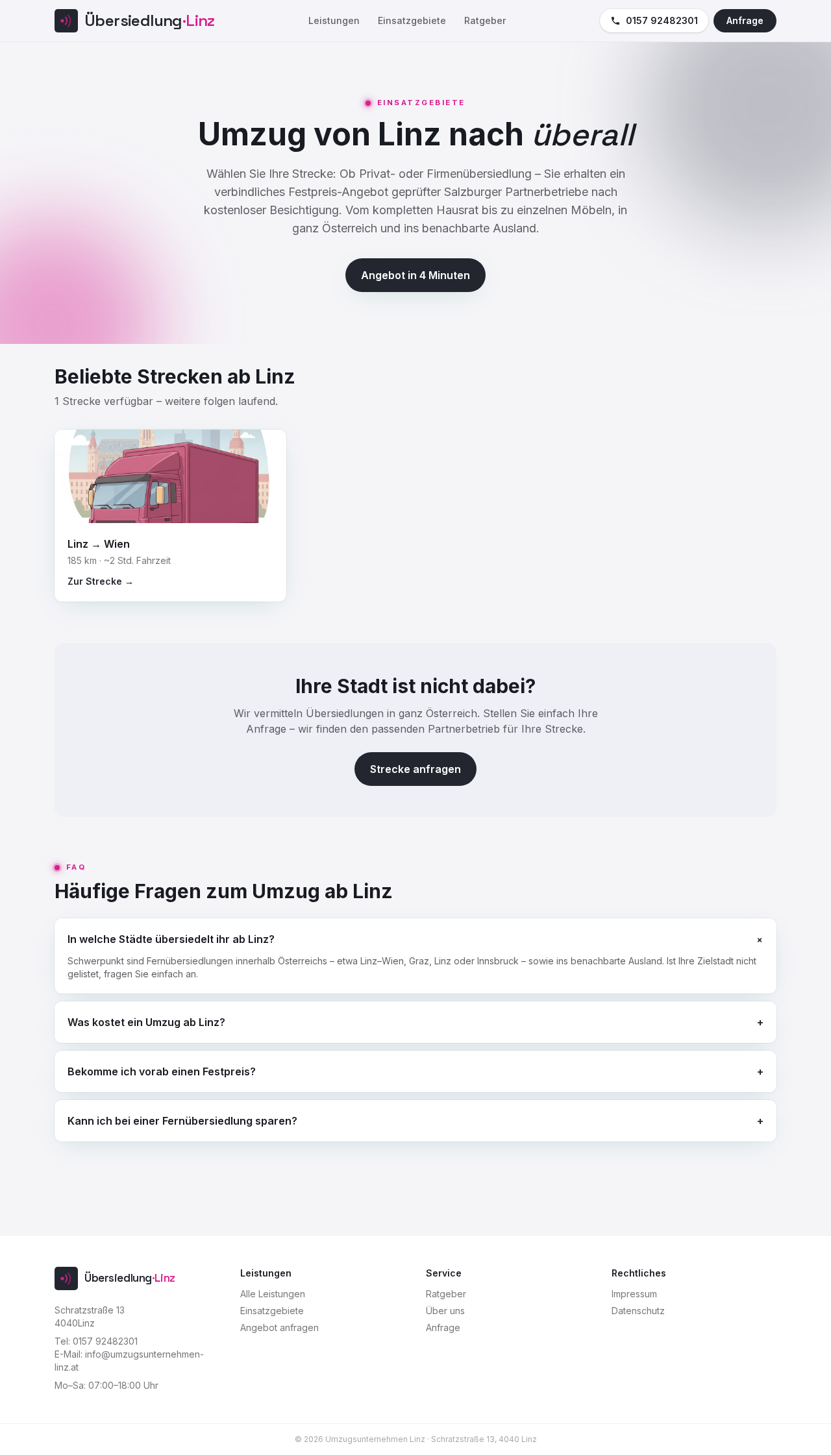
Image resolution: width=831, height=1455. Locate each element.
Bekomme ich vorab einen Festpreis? (415, 1071)
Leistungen (334, 20)
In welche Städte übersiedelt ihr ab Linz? (415, 939)
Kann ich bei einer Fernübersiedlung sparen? (415, 1120)
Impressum (634, 1293)
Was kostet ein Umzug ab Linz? (415, 1022)
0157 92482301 (662, 20)
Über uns (445, 1310)
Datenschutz (638, 1310)
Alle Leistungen (272, 1293)
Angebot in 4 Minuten (415, 275)
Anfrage (744, 20)
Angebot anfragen (279, 1327)
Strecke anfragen (415, 769)
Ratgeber (485, 20)
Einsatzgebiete (412, 20)
